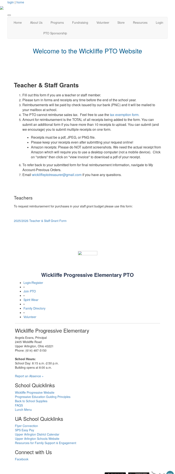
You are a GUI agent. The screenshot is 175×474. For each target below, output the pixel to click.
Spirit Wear (30, 300)
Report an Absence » (29, 376)
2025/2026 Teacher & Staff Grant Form (40, 221)
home (20, 2)
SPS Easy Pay (24, 430)
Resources (140, 22)
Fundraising (80, 22)
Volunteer (102, 22)
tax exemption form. (124, 114)
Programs (57, 22)
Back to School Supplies (31, 401)
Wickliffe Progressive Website (34, 392)
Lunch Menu (23, 409)
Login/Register (33, 282)
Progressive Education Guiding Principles (42, 397)
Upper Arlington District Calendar (37, 434)
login (10, 2)
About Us (36, 22)
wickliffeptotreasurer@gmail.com (57, 174)
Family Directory (34, 308)
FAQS (19, 405)
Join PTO (29, 291)
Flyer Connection (26, 426)
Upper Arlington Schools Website (37, 438)
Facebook (21, 459)
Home (18, 22)
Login (159, 22)
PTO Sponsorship (55, 33)
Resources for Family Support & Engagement (45, 443)
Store (121, 22)
